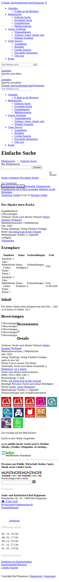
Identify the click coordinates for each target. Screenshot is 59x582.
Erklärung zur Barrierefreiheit (16, 561)
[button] (53, 173)
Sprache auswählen (11, 73)
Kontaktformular (10, 507)
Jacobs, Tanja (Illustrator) (22, 386)
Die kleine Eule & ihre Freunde (25, 231)
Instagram (14, 520)
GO (35, 64)
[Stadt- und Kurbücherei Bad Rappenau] (22, 2)
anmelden (6, 70)
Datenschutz (36, 576)
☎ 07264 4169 (9, 501)
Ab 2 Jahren (20, 369)
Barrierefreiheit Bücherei (14, 564)
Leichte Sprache (9, 567)
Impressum (50, 576)
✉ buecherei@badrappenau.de (17, 504)
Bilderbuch (7, 369)
